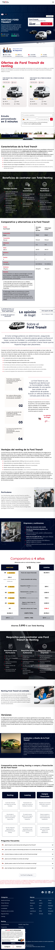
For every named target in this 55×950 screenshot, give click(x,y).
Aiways (50, 908)
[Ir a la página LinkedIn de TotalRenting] (49, 892)
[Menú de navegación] (53, 2)
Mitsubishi (50, 911)
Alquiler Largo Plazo (23, 924)
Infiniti (49, 903)
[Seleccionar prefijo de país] (24, 119)
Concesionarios (5, 924)
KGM (40, 905)
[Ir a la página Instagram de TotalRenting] (45, 892)
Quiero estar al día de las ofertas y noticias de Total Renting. (35, 122)
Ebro (31, 913)
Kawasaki (32, 903)
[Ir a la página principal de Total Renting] (2, 14)
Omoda (41, 913)
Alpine (49, 913)
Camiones (21, 927)
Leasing (3, 916)
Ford (6, 14)
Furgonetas (4, 927)
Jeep (40, 900)
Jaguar (32, 900)
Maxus (49, 900)
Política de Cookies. (6, 940)
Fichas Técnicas (5, 903)
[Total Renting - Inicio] (5, 2)
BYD (40, 908)
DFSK (40, 911)
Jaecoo (32, 908)
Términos (43, 946)
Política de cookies (36, 946)
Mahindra (50, 905)
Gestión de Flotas (5, 900)
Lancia (40, 903)
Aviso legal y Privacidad (27, 946)
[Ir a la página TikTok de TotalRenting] (52, 892)
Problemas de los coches (7, 911)
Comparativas (4, 905)
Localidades (4, 908)
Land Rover (33, 911)
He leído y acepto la (32, 123)
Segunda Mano (5, 913)
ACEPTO (13, 943)
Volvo (31, 905)
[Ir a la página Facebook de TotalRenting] (42, 892)
